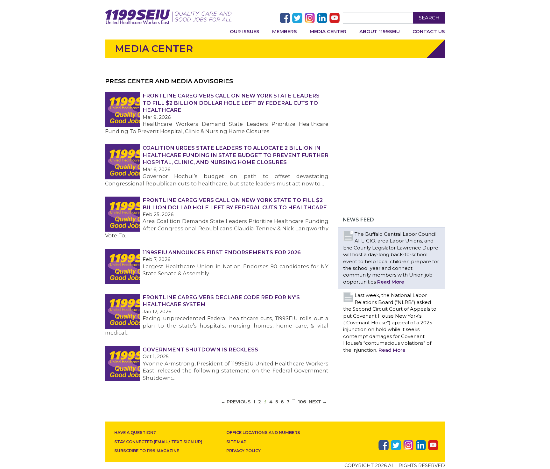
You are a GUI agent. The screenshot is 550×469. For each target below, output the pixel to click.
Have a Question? (135, 432)
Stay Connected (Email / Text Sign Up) (158, 441)
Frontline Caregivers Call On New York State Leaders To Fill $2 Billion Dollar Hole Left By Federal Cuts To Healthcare (231, 102)
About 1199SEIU (379, 31)
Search (429, 18)
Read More (390, 282)
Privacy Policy (243, 450)
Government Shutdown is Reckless (200, 349)
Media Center (328, 31)
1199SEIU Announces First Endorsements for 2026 (222, 252)
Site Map (236, 441)
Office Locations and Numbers (263, 432)
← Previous (235, 402)
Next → (318, 402)
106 (302, 402)
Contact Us (428, 31)
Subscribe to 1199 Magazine (146, 450)
